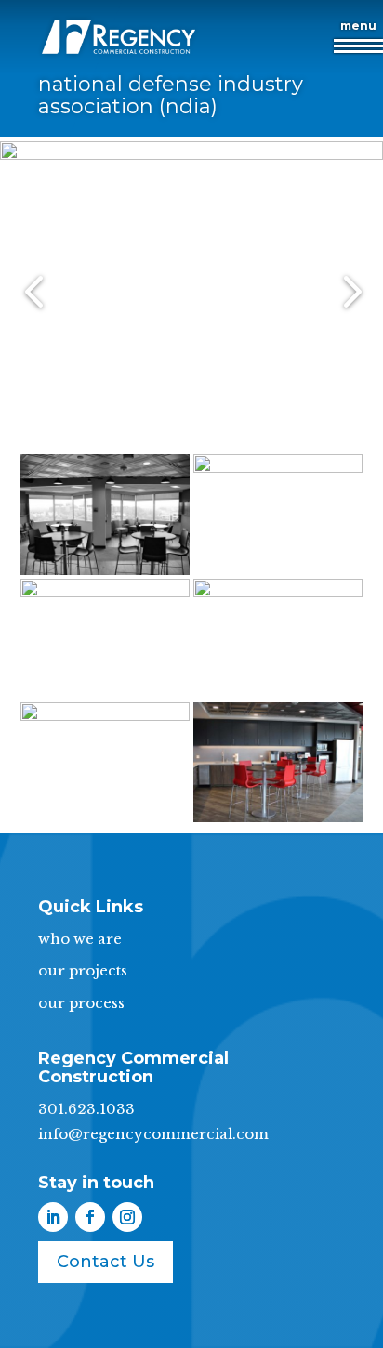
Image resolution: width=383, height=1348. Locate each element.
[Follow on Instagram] (127, 1217)
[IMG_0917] (278, 574)
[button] (358, 43)
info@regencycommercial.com (153, 1134)
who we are (80, 939)
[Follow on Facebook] (90, 1217)
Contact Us (105, 1261)
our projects (82, 970)
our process (81, 1003)
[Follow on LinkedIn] (53, 1217)
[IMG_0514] (105, 822)
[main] (191, 438)
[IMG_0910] (278, 698)
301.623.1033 (86, 1109)
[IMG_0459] (278, 822)
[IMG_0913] (105, 698)
